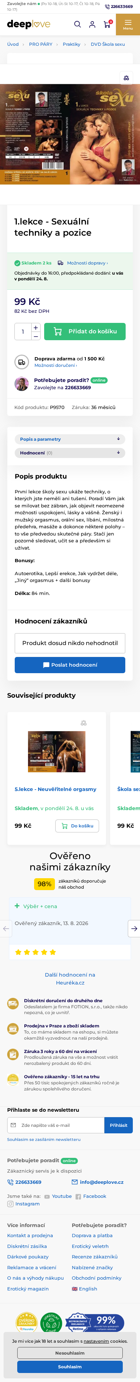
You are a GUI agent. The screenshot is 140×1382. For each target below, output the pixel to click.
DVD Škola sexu (108, 44)
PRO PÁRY (40, 44)
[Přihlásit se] (92, 24)
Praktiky (71, 44)
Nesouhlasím (70, 1353)
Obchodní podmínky (96, 1278)
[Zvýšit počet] (36, 327)
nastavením (96, 1341)
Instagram (27, 1204)
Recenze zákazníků (95, 1256)
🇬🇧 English (84, 1289)
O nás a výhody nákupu (35, 1278)
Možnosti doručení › (55, 365)
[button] (78, 24)
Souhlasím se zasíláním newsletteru (43, 1139)
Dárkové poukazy (27, 1256)
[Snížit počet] (36, 336)
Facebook (94, 1196)
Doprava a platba (92, 1235)
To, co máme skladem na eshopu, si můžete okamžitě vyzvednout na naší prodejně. (71, 1035)
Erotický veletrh (90, 1246)
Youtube (62, 1196)
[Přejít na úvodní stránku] (28, 24)
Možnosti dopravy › (87, 263)
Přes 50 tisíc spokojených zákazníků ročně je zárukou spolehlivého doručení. (71, 1086)
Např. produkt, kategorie (53, 60)
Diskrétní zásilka (27, 1246)
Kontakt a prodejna (30, 1235)
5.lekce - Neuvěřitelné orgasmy (55, 789)
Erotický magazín (28, 1289)
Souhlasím (70, 1366)
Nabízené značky (92, 1267)
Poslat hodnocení (73, 665)
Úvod (13, 44)
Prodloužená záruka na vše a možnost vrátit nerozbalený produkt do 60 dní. (71, 1060)
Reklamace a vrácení (31, 1267)
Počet (23, 331)
